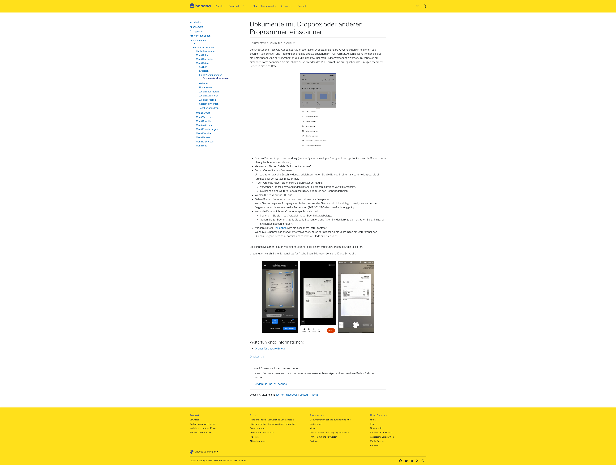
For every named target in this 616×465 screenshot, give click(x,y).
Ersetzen (204, 70)
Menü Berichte (203, 121)
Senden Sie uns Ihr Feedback (271, 384)
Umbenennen (206, 87)
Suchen (203, 66)
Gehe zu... (204, 83)
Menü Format (203, 113)
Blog (255, 6)
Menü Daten (202, 63)
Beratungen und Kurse (381, 432)
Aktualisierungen (258, 441)
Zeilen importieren (209, 91)
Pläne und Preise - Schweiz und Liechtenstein (272, 419)
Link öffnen (280, 228)
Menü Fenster (203, 137)
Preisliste (254, 437)
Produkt (219, 6)
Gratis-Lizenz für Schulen (262, 432)
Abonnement (196, 26)
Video (313, 428)
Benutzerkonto (257, 428)
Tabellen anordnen (208, 108)
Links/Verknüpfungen (210, 75)
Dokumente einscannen (215, 78)
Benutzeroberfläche (203, 47)
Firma (373, 419)
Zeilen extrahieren (208, 95)
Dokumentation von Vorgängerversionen (329, 432)
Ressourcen (286, 6)
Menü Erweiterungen (207, 129)
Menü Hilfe (201, 145)
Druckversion (257, 356)
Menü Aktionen (204, 125)
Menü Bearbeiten (205, 59)
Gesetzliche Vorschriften (382, 437)
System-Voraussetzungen (202, 424)
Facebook (292, 394)
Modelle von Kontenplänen (203, 428)
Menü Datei (202, 55)
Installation (195, 22)
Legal (192, 460)
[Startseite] (200, 6)
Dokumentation (268, 6)
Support (302, 6)
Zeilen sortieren (207, 99)
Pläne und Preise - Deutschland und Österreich (272, 424)
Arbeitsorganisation (200, 35)
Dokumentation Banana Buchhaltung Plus (330, 419)
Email (315, 394)
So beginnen (196, 31)
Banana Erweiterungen (201, 432)
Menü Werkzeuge (205, 117)
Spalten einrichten (208, 103)
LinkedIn (305, 394)
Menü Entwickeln (205, 141)
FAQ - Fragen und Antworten (323, 437)
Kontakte (374, 445)
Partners (314, 441)
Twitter (280, 394)
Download (234, 6)
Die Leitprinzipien (205, 51)
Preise (246, 6)
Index (195, 43)
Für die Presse (377, 441)
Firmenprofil (376, 428)
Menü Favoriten (204, 133)
